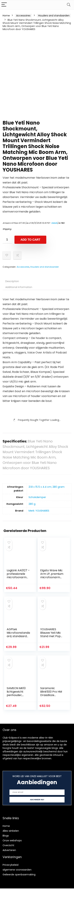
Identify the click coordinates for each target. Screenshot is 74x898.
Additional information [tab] (18, 287)
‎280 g (32, 504)
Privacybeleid (10, 865)
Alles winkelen (11, 831)
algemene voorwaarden (17, 869)
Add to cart (30, 239)
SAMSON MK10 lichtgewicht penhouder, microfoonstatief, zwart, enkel (18, 695)
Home (6, 15)
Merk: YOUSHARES (39, 510)
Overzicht (8, 845)
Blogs (6, 835)
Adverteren (9, 850)
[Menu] (4, 4)
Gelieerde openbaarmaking (19, 874)
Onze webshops (12, 840)
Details (54, 222)
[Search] (69, 4)
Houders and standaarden (54, 15)
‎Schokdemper (37, 497)
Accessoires (23, 15)
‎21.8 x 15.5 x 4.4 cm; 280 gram (47, 487)
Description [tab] (12, 281)
